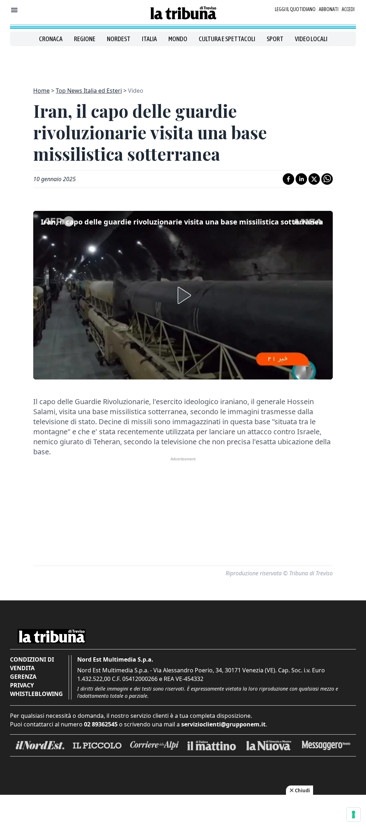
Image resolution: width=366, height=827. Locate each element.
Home (41, 91)
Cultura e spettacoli (227, 39)
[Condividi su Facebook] (288, 179)
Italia (149, 39)
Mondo (177, 39)
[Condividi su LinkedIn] (301, 179)
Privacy (22, 685)
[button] (183, 295)
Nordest (118, 39)
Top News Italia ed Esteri (89, 91)
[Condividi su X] (314, 179)
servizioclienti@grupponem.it (223, 724)
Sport (275, 39)
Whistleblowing (36, 694)
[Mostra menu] (14, 10)
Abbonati (328, 9)
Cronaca (51, 39)
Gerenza (23, 677)
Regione (84, 39)
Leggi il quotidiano (295, 9)
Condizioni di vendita (32, 664)
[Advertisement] (183, 62)
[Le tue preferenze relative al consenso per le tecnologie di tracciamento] (353, 814)
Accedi (348, 9)
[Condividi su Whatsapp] (327, 179)
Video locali (311, 39)
